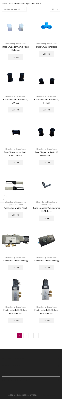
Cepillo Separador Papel (15, 208)
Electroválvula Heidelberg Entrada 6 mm (46, 312)
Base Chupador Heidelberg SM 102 (15, 101)
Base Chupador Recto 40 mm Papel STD (46, 154)
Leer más (15, 57)
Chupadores (41, 202)
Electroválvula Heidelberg (15, 260)
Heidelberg (10, 44)
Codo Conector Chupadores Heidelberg (46, 209)
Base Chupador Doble (46, 46)
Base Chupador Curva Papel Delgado (15, 48)
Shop (11, 3)
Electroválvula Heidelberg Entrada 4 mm (15, 312)
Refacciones (21, 44)
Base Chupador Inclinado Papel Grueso (15, 154)
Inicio (4, 3)
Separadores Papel (15, 204)
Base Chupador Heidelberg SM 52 (46, 101)
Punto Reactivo (47, 394)
